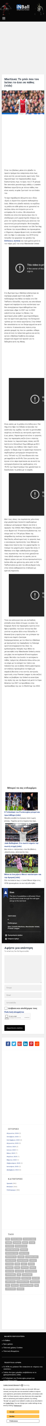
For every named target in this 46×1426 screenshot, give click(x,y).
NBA (7, 1239)
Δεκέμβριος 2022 (13, 1170)
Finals (17, 1267)
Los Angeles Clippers (26, 1285)
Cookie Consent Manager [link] (11, 1385)
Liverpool (21, 1256)
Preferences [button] (17, 1405)
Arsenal (33, 1267)
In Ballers (6, 1340)
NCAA (17, 1264)
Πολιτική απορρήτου (14, 1012)
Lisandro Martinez (18, 926)
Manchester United (32, 926)
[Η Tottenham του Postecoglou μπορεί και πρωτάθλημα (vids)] (21, 801)
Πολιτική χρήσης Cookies (13, 1348)
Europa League (27, 1274)
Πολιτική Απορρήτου (11, 1351)
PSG (19, 1274)
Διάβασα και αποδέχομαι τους (20, 1010)
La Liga (32, 1242)
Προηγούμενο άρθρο (15, 935)
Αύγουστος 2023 (13, 1143)
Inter (7, 1285)
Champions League (29, 1239)
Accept (11, 1412)
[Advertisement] (23, 48)
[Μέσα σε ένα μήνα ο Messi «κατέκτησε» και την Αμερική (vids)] (21, 863)
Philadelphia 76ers (23, 1281)
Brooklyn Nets (26, 1278)
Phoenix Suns (35, 1281)
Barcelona (24, 1249)
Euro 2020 (36, 1278)
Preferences (13, 1421)
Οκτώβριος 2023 (13, 1136)
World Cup (15, 1285)
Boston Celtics (24, 1253)
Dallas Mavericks (31, 1271)
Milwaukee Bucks (21, 1246)
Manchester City (11, 1256)
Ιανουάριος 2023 (12, 1166)
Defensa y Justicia (12, 241)
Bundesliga (17, 1242)
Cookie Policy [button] (10, 1403)
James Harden (10, 1289)
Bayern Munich (10, 1260)
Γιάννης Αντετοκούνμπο (12, 1278)
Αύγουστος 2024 (13, 1133)
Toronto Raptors (10, 1274)
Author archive (12, 906)
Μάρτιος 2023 (12, 1160)
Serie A (25, 1242)
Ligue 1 (24, 1264)
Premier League (13, 928)
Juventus (33, 1260)
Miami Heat (9, 1271)
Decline (11, 1416)
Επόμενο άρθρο (13, 939)
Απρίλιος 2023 (12, 1156)
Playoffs (8, 1242)
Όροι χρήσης (8, 1344)
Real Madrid (9, 1246)
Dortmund (25, 1267)
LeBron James (10, 1281)
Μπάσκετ (10, 1186)
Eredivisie (20, 1289)
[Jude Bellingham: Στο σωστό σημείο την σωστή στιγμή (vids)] (21, 832)
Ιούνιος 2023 (11, 1150)
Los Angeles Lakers (31, 1256)
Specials (9, 1183)
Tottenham (9, 1267)
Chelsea (31, 1264)
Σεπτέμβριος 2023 (13, 1140)
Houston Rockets (22, 1260)
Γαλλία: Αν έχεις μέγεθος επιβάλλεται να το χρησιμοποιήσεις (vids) (19, 1373)
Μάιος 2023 (11, 1153)
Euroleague (9, 1264)
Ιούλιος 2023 (11, 1146)
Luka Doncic (19, 1271)
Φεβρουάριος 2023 (13, 1163)
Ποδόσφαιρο (12, 923)
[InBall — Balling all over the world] (23, 7)
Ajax (9, 926)
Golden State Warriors (12, 1249)
